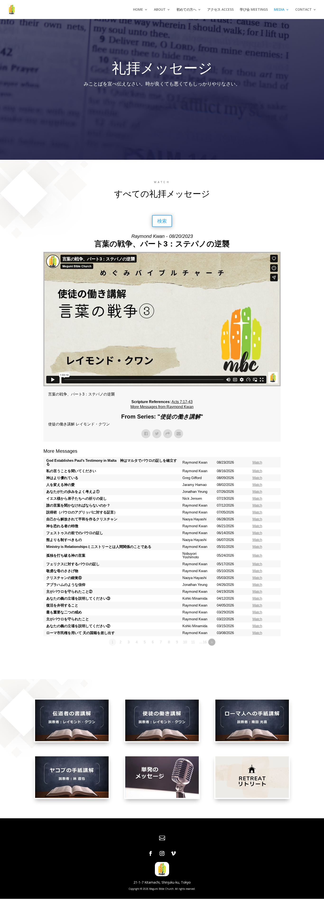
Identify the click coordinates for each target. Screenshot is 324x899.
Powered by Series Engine (263, 655)
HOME (138, 10)
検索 (162, 221)
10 (185, 642)
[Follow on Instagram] (162, 853)
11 (193, 642)
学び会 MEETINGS (254, 10)
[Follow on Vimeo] (173, 853)
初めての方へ (186, 10)
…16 (203, 642)
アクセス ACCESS (220, 10)
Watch (257, 462)
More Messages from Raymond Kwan (162, 407)
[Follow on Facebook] (150, 853)
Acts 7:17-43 (182, 402)
